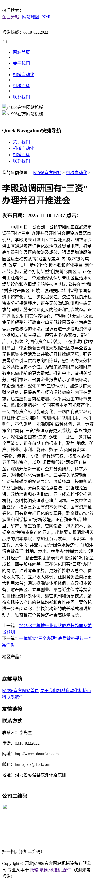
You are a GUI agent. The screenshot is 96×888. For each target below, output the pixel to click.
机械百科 (21, 85)
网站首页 (21, 52)
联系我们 (21, 97)
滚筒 (43, 870)
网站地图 (30, 17)
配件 (67, 870)
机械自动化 (23, 74)
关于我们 (21, 63)
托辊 (34, 870)
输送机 (55, 870)
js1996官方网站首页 (20, 690)
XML (47, 17)
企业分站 (10, 17)
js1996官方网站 (47, 172)
